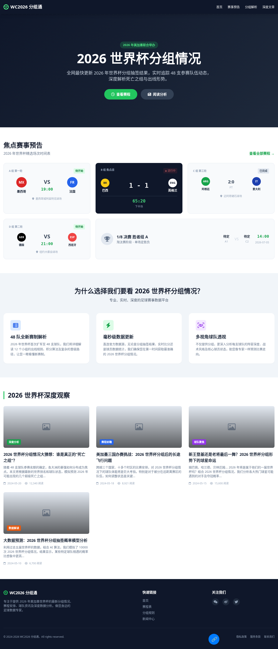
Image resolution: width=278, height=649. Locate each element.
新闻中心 (148, 619)
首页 (219, 7)
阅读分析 (160, 94)
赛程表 (147, 606)
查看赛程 (123, 94)
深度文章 (268, 7)
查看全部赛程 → (262, 153)
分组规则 (148, 613)
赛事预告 (234, 7)
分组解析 (251, 7)
